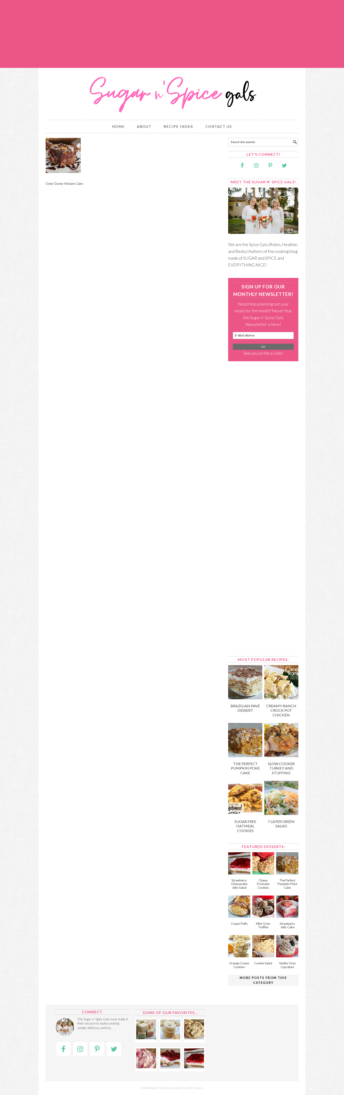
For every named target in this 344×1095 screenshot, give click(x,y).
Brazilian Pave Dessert (245, 708)
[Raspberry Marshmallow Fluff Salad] (146, 1066)
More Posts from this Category (263, 980)
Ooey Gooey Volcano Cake (64, 183)
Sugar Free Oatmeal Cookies (245, 826)
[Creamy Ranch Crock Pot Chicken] (281, 697)
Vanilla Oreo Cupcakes (287, 965)
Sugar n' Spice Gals (172, 92)
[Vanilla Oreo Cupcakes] (287, 955)
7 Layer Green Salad (281, 823)
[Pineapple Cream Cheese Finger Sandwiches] (146, 1037)
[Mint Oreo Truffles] (263, 916)
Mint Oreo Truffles (263, 925)
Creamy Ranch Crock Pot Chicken (281, 710)
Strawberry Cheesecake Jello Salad (239, 883)
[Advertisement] (172, 34)
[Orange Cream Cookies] (239, 955)
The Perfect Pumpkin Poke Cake (245, 768)
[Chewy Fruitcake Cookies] (263, 872)
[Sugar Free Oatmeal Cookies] (245, 813)
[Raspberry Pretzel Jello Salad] (170, 1066)
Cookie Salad (263, 963)
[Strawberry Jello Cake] (287, 916)
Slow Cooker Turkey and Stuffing (281, 768)
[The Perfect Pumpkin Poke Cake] (245, 755)
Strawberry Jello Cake (287, 925)
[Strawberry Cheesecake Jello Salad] (239, 872)
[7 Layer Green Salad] (281, 813)
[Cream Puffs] (239, 916)
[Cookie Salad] (263, 955)
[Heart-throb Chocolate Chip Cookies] (194, 1037)
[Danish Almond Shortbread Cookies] (170, 1037)
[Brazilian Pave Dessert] (245, 697)
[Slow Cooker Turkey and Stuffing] (281, 755)
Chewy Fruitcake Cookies (263, 883)
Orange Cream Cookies (239, 965)
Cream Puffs (239, 923)
